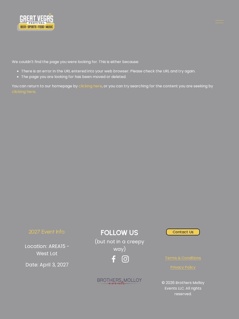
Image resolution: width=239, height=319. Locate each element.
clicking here (90, 86)
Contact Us (183, 232)
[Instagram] (125, 259)
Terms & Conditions (183, 258)
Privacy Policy (183, 267)
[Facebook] (113, 259)
